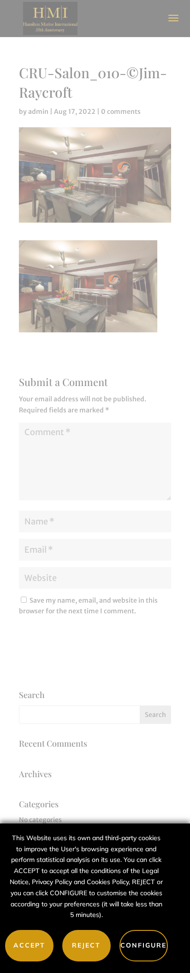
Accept (29, 945)
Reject (86, 945)
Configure (143, 945)
